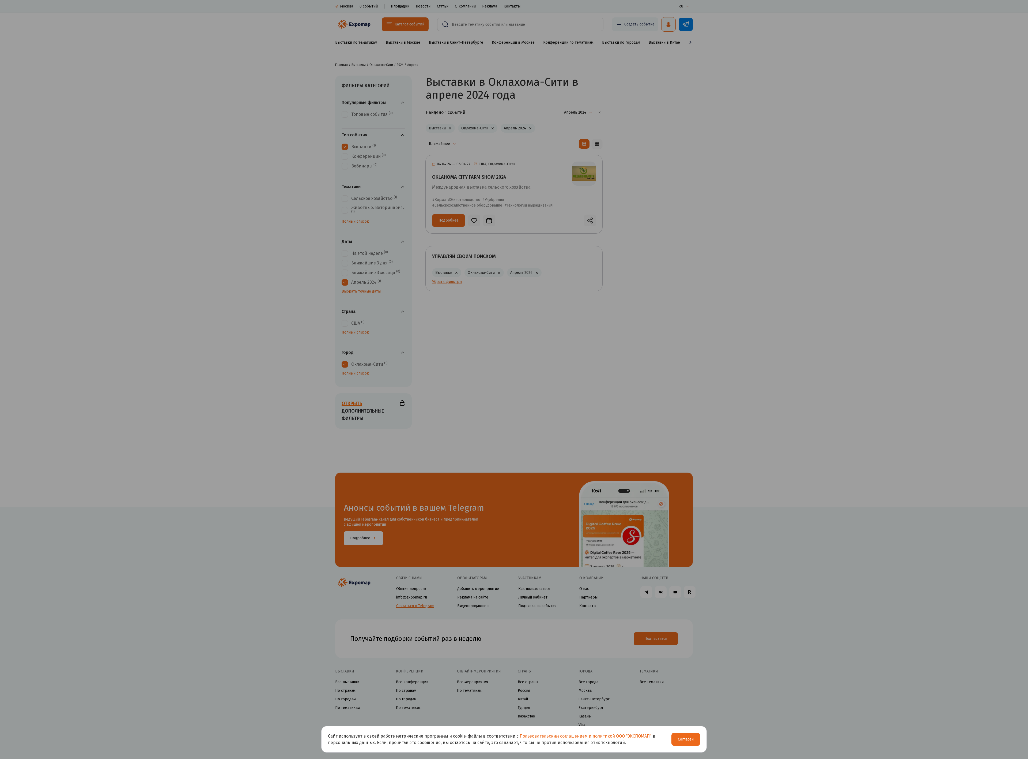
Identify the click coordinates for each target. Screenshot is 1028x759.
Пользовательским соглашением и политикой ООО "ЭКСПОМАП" (586, 736)
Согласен (686, 739)
